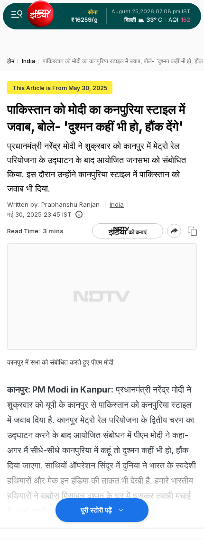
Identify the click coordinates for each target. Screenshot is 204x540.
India (117, 204)
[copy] (192, 231)
